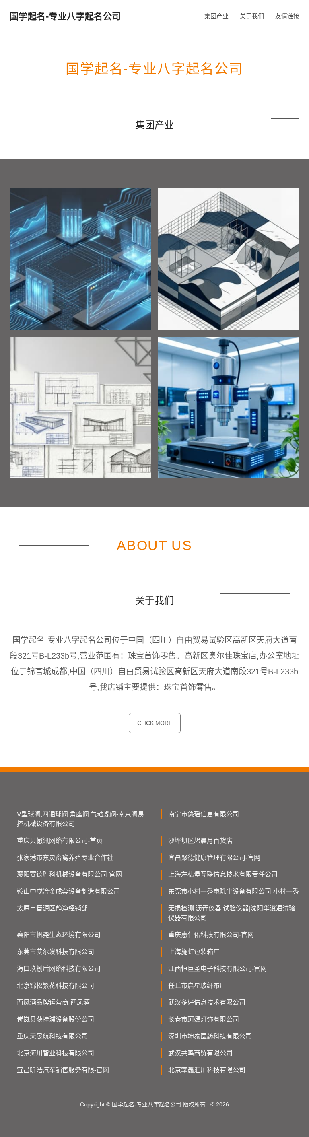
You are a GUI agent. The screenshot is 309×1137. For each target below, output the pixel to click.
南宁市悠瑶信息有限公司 (203, 814)
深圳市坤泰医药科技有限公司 (210, 1036)
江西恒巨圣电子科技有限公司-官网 (217, 968)
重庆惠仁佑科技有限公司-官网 (211, 934)
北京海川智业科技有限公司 (55, 1053)
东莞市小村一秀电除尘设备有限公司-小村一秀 (233, 891)
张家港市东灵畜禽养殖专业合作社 (65, 857)
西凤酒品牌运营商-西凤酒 (53, 1002)
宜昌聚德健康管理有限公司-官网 (214, 857)
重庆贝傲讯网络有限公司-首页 (60, 840)
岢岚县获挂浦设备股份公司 (55, 1019)
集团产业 (216, 15)
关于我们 (252, 15)
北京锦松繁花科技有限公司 (55, 985)
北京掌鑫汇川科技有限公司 (206, 1070)
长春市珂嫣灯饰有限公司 (203, 1019)
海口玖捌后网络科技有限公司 (59, 968)
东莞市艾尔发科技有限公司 (55, 951)
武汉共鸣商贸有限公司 (200, 1053)
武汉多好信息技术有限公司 (206, 1002)
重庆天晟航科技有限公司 (52, 1036)
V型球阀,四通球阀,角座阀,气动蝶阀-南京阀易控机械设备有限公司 (80, 819)
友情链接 (287, 15)
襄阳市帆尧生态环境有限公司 (59, 934)
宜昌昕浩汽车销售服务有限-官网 (63, 1070)
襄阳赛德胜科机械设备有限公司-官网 (69, 874)
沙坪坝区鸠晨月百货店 (200, 840)
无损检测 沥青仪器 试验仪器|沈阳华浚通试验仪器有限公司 (231, 913)
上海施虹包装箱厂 (194, 951)
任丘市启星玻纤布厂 (197, 985)
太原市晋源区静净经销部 (52, 908)
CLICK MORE (154, 723)
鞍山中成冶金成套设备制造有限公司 (68, 891)
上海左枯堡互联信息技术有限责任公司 (223, 874)
